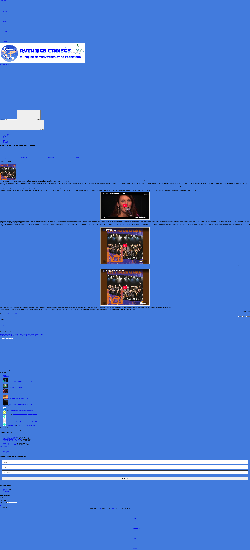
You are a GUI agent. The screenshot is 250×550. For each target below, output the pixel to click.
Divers (4, 490)
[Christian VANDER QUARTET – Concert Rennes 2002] (5, 381)
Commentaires (6, 376)
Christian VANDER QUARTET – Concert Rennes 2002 (20, 381)
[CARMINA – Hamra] (5, 393)
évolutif (4, 158)
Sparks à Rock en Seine (7, 436)
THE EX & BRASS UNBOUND (10, 443)
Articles (4, 136)
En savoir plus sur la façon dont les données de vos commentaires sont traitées (37, 370)
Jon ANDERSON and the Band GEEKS (11, 440)
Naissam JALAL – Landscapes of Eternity (26, 425)
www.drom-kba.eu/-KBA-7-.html (10, 313)
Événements (5, 141)
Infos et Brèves (6, 138)
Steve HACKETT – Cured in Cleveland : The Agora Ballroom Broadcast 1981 (18, 335)
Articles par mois (3, 502)
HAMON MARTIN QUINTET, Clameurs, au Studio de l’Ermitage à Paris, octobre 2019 (21, 334)
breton (1, 158)
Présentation (7, 134)
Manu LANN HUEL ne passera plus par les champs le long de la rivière (28, 421)
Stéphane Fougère (50, 157)
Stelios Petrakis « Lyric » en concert (10, 438)
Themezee (112, 508)
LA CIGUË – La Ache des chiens (15, 387)
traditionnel (8, 158)
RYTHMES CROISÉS (5, 64)
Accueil (4, 131)
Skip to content (3, 0)
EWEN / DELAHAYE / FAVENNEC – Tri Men (18, 398)
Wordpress (99, 508)
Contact (6, 135)
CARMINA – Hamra (12, 393)
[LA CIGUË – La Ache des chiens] (5, 387)
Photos (4, 140)
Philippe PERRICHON (11, 425)
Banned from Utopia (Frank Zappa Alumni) (12, 439)
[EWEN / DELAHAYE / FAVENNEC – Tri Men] (5, 398)
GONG (4, 442)
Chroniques (5, 137)
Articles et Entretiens (7, 488)
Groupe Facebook (6, 452)
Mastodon (5, 453)
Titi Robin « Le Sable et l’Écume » (10, 437)
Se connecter (5, 142)
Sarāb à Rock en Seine (7, 435)
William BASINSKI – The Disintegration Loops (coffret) (20, 404)
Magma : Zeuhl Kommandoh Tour (10, 444)
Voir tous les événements (5, 446)
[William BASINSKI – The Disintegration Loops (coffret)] (5, 404)
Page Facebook (6, 451)
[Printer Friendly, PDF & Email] (243, 316)
